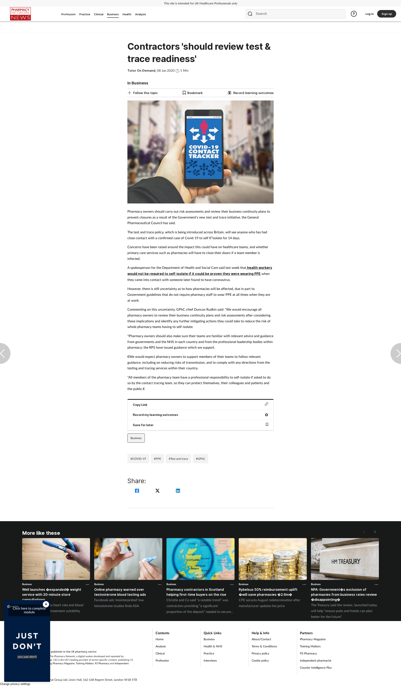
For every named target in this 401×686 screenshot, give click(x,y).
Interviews (210, 660)
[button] (375, 532)
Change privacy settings (15, 684)
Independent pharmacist (315, 660)
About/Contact (261, 639)
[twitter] (158, 491)
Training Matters (85, 663)
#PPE (157, 458)
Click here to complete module (29, 610)
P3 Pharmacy (102, 663)
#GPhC (200, 458)
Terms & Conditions (264, 646)
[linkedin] (178, 491)
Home (160, 639)
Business (136, 438)
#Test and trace (178, 458)
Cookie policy (260, 660)
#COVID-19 (138, 458)
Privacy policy (260, 653)
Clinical (160, 653)
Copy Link (140, 405)
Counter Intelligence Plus (316, 667)
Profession (162, 660)
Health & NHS (213, 646)
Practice (209, 653)
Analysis (161, 646)
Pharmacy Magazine (64, 663)
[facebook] (138, 491)
